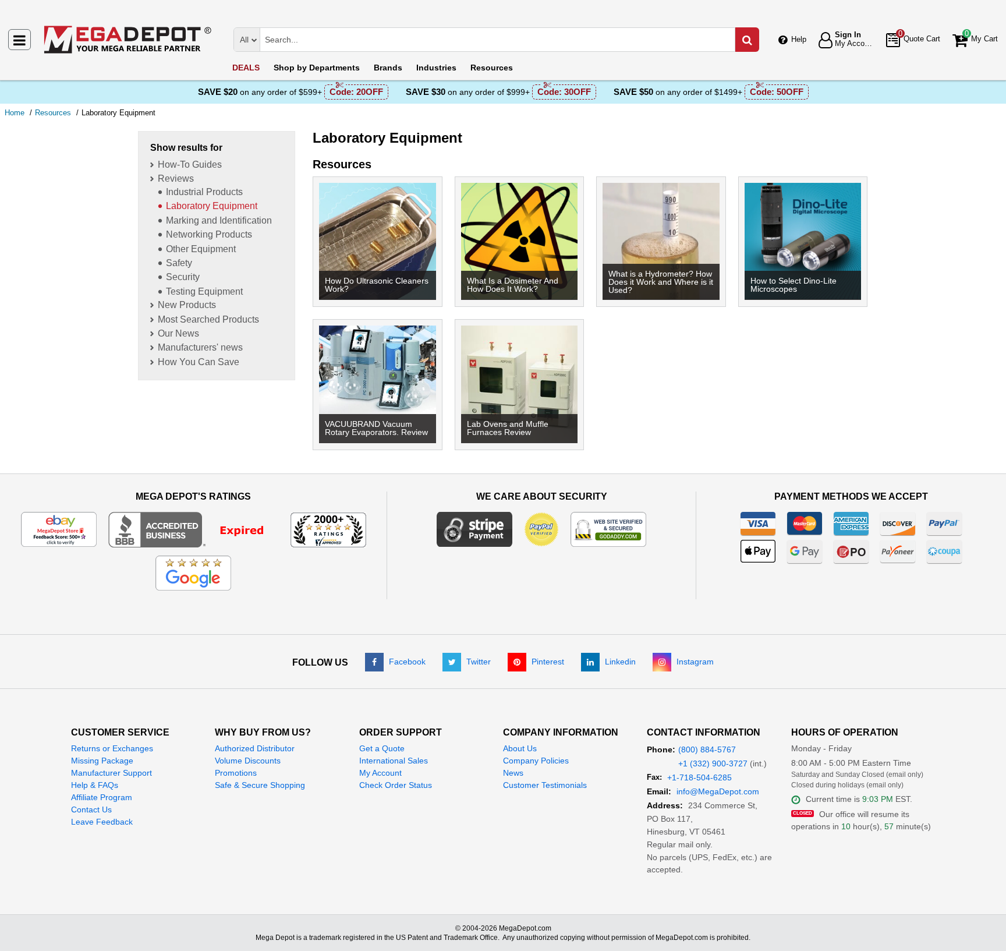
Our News (178, 333)
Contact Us (91, 809)
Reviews (176, 178)
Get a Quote (382, 748)
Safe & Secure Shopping (260, 785)
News (513, 772)
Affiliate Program (101, 797)
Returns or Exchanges (112, 748)
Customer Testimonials (545, 785)
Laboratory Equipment (211, 206)
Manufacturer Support (111, 772)
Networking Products (209, 234)
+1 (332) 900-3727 (713, 763)
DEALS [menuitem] (246, 67)
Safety (179, 263)
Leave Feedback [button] (102, 821)
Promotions (236, 772)
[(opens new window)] (193, 528)
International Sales (393, 760)
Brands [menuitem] (388, 67)
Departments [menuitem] (317, 67)
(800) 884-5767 (707, 749)
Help (798, 39)
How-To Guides (190, 164)
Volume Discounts (248, 760)
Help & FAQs (94, 785)
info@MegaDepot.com (717, 791)
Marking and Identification (219, 220)
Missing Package (102, 760)
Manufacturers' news (200, 347)
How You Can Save (198, 362)
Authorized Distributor (255, 748)
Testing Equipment (204, 291)
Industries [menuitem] (436, 67)
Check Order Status (395, 785)
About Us (520, 748)
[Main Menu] (19, 39)
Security (183, 277)
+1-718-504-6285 (699, 777)
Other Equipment (201, 249)
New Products (187, 305)
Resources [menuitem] (491, 67)
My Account (380, 772)
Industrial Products (204, 192)
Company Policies (536, 760)
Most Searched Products (208, 319)
